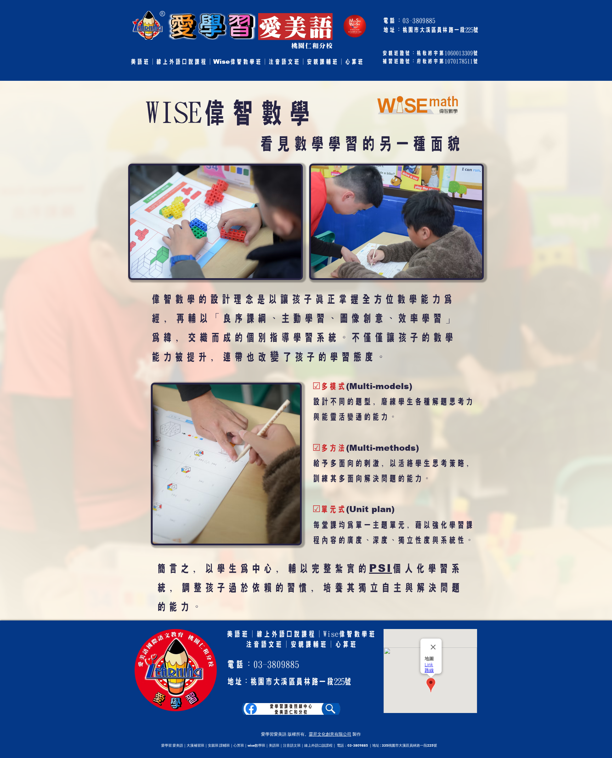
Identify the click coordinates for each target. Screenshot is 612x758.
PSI (380, 568)
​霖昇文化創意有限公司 (330, 734)
